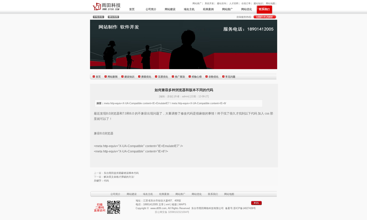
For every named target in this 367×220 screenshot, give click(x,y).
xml (168, 204)
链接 (174, 204)
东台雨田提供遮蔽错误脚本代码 (121, 173)
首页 (132, 9)
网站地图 (270, 3)
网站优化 (246, 9)
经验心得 (197, 76)
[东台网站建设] (106, 10)
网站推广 (197, 3)
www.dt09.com (158, 208)
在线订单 (246, 3)
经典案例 (208, 9)
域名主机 (189, 9)
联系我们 (264, 9)
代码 (106, 180)
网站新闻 (113, 76)
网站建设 (170, 9)
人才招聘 (233, 3)
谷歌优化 (213, 76)
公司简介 (151, 9)
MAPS (182, 204)
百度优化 (163, 76)
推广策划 (180, 76)
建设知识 (129, 76)
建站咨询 (221, 3)
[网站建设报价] (97, 17)
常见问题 (230, 76)
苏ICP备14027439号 (244, 208)
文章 (161, 204)
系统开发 (209, 3)
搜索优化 (146, 76)
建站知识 (258, 3)
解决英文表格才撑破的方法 (119, 176)
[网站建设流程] (112, 17)
